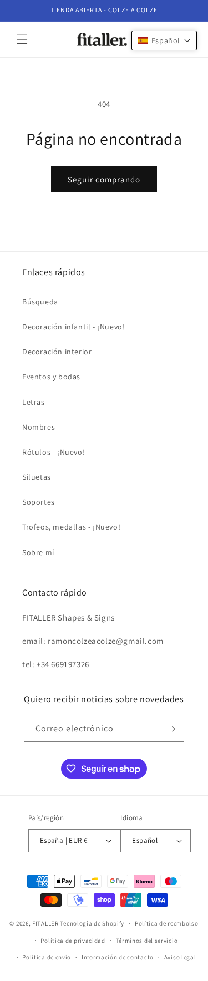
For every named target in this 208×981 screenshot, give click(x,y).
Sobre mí (38, 552)
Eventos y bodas (51, 377)
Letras (33, 402)
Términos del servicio (147, 940)
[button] (22, 39)
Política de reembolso (167, 923)
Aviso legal (180, 957)
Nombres (38, 427)
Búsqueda (40, 302)
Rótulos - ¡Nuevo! (53, 452)
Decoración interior (57, 352)
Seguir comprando (104, 179)
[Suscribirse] (171, 729)
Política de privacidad (72, 940)
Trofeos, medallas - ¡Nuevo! (71, 527)
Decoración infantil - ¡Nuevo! (73, 327)
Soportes (38, 502)
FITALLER (46, 923)
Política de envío (46, 957)
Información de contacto (118, 957)
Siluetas (36, 477)
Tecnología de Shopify (92, 923)
